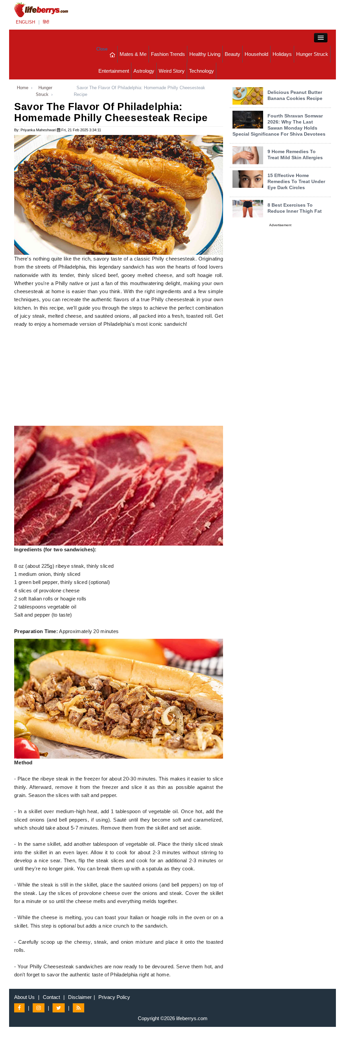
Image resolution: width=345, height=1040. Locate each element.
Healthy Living (204, 54)
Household (256, 54)
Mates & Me (133, 54)
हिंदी (46, 22)
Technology (201, 71)
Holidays (282, 54)
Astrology (143, 71)
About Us (24, 997)
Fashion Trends (168, 54)
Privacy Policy (114, 997)
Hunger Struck (312, 54)
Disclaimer (80, 997)
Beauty (232, 54)
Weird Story (172, 71)
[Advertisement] (118, 379)
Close (101, 48)
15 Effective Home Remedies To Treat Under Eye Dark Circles (296, 181)
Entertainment (113, 71)
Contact (51, 997)
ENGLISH (25, 22)
